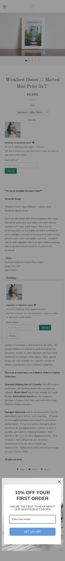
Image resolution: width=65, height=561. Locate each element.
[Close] (59, 482)
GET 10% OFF (32, 531)
